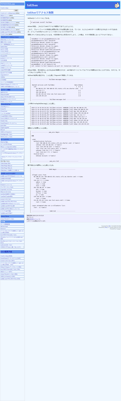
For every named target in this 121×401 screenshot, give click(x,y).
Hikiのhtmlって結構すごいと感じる (10, 170)
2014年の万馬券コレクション (8, 22)
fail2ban (3, 77)
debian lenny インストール (7, 39)
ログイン (119, 0)
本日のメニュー (35, 219)
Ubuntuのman (4, 111)
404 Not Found (4, 226)
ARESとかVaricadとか (6, 132)
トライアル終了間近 (6, 211)
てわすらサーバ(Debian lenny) (8, 13)
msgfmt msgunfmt (5, 127)
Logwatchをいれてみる (6, 189)
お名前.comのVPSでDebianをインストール (11, 176)
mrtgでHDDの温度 (5, 70)
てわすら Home (110, 0)
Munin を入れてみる (6, 192)
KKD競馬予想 (4, 20)
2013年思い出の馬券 (6, 27)
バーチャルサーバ (5, 53)
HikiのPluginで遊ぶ (6, 163)
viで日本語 (3, 79)
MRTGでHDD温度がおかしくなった (10, 86)
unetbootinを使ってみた (6, 245)
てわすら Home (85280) (6, 256)
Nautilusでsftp (4, 120)
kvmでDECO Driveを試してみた (9, 235)
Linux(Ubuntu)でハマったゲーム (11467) (11, 258)
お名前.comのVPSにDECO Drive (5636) (10, 279)
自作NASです (4, 92)
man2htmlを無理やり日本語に (8, 194)
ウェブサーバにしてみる (7, 187)
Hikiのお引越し (4, 142)
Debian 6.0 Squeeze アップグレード (9, 84)
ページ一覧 (114, 0)
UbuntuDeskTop (5, 104)
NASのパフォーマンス (6, 101)
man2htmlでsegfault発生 (7, 196)
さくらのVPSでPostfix (6, 144)
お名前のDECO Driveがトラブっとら (10, 203)
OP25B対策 (4, 60)
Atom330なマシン (5, 106)
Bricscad (3, 129)
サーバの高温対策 (5, 224)
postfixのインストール (6, 58)
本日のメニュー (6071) (6, 271)
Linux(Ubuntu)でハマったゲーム (9, 123)
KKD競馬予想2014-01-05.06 (8, 25)
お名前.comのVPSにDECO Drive (9, 32)
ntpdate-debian (4, 46)
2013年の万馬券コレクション (8, 29)
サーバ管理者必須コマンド (7, 44)
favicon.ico (3, 228)
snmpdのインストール (6, 65)
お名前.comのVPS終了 (6, 213)
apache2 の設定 (4, 49)
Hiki (110, 226)
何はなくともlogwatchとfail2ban (8, 146)
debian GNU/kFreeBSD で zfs (8, 97)
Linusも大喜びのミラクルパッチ (9, 118)
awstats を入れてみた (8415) (7, 260)
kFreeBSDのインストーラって (8, 99)
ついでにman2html (5, 113)
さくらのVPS (5, 139)
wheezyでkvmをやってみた (7, 219)
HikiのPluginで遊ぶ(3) (6, 168)
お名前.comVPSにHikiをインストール (10, 208)
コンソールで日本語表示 (7, 82)
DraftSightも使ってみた (6, 134)
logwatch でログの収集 (6, 72)
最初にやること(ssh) (6, 42)
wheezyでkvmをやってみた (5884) (9, 274)
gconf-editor (3, 125)
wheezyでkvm (5, 216)
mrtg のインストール (6, 63)
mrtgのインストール (6, 67)
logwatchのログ (5, 74)
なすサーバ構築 (5, 89)
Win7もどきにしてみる (6, 136)
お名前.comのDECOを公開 (7, 206)
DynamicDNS (4, 56)
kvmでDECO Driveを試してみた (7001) (10, 269)
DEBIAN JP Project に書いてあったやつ (11, 247)
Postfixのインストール (6, 184)
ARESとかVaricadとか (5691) (8, 276)
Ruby (106, 227)
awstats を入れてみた (6, 199)
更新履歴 (117, 0)
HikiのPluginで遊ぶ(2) (6, 165)
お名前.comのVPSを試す (8, 173)
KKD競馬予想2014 (5, 18)
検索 (115, 0)
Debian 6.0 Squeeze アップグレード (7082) (11, 267)
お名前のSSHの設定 (6, 178)
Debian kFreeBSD (5, 94)
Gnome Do (3, 109)
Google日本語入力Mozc (6, 116)
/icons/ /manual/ (4, 51)
